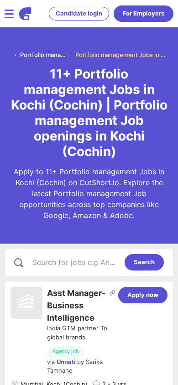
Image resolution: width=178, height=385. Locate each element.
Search (144, 261)
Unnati (66, 361)
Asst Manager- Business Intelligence (76, 305)
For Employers (143, 13)
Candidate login (79, 13)
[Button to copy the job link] (112, 293)
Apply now (142, 294)
